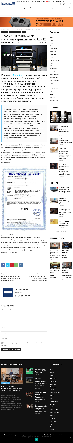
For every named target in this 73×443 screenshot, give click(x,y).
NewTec (52, 83)
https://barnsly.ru (18, 292)
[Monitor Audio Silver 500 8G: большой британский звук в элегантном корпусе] (55, 245)
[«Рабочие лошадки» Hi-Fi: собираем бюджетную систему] (54, 141)
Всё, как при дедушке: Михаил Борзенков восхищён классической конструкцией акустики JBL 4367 (64, 169)
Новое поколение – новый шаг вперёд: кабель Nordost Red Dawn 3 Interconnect (11, 278)
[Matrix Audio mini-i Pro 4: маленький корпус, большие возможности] (67, 245)
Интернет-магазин (59, 1)
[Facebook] (16, 296)
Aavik (51, 37)
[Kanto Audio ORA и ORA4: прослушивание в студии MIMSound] (55, 265)
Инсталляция (21, 13)
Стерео (19, 8)
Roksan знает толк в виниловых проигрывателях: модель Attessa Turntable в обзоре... (40, 396)
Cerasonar (53, 54)
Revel (51, 94)
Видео (49, 1)
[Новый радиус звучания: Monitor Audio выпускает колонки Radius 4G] (54, 221)
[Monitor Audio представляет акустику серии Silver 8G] (54, 200)
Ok (36, 439)
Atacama (53, 46)
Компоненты (12, 32)
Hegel (52, 63)
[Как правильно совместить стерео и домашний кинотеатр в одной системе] (54, 128)
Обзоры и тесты (29, 1)
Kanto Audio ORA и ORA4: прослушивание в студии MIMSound (55, 274)
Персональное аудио (47, 8)
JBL (51, 66)
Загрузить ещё (60, 231)
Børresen (53, 51)
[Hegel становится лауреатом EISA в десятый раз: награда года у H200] (54, 189)
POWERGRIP (54, 89)
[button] (69, 8)
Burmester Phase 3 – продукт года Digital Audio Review (40, 371)
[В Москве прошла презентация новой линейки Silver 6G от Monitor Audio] (12, 376)
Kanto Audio (54, 69)
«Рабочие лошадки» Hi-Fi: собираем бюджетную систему (65, 140)
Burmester (53, 49)
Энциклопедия (41, 1)
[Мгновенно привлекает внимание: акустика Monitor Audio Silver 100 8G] (67, 265)
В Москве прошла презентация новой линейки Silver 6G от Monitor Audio (11, 388)
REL (51, 91)
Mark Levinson (54, 74)
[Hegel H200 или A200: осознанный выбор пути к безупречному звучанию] (54, 211)
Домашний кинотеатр (31, 8)
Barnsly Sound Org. (8, 42)
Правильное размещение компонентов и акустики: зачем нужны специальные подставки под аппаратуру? (65, 153)
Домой (3, 29)
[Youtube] (70, 4)
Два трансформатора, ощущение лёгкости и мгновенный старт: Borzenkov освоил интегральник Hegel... (41, 408)
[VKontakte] (67, 4)
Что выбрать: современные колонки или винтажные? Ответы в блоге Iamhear (60, 118)
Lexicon (52, 71)
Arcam (52, 43)
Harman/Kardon (55, 60)
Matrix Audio (10, 29)
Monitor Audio (54, 80)
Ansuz (52, 40)
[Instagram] (19, 296)
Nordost (52, 86)
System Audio (54, 100)
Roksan (52, 97)
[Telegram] (60, 4)
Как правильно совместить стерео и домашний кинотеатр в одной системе (65, 129)
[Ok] (71, 438)
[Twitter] (64, 4)
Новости (19, 1)
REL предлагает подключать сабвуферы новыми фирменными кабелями (38, 278)
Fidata (52, 57)
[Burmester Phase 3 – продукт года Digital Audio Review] (29, 371)
